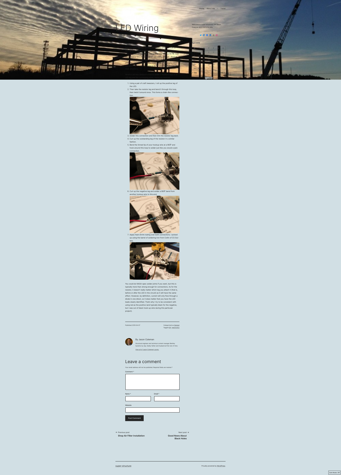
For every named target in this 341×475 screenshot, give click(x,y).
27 (218, 64)
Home (201, 8)
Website (128, 405)
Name (128, 394)
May (221, 72)
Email (156, 394)
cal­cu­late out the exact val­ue (149, 63)
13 (218, 56)
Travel (223, 8)
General (176, 325)
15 (194, 60)
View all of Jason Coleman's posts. (147, 349)
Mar (195, 72)
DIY (170, 327)
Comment (129, 372)
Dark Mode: (333, 472)
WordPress (221, 466)
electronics (175, 327)
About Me (211, 8)
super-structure (123, 8)
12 (213, 56)
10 (204, 56)
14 (223, 56)
